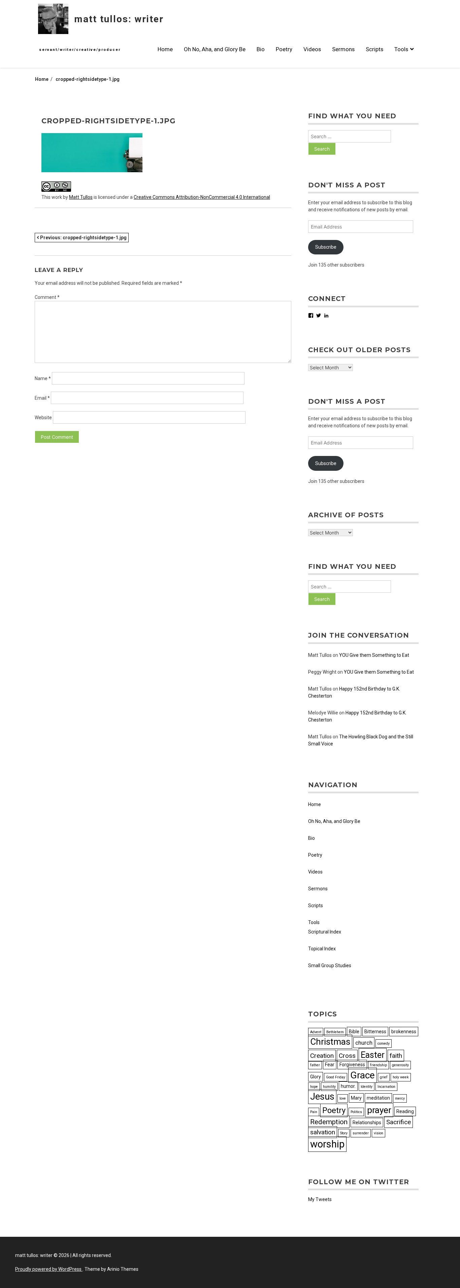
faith (396, 1056)
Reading (405, 1111)
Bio (261, 49)
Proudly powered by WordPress (49, 1269)
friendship (378, 1065)
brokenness (403, 1031)
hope (314, 1086)
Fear (329, 1064)
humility (329, 1086)
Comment (47, 297)
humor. (348, 1086)
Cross (347, 1056)
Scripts (374, 49)
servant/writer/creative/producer (80, 50)
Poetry (284, 49)
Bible (354, 1031)
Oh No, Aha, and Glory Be (214, 49)
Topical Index (322, 948)
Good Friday (335, 1077)
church (363, 1042)
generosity (400, 1065)
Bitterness (375, 1031)
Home (165, 49)
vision (378, 1133)
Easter (373, 1055)
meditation (378, 1098)
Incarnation (386, 1086)
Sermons (343, 49)
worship (327, 1144)
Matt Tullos (81, 197)
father (315, 1065)
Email (42, 398)
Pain (313, 1112)
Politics (356, 1112)
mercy (400, 1098)
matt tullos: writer (119, 19)
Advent (315, 1032)
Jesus (322, 1096)
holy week (401, 1077)
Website (43, 417)
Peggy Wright (322, 672)
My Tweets (320, 1199)
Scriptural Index (324, 931)
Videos (312, 49)
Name (43, 378)
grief (384, 1077)
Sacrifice (398, 1122)
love (342, 1098)
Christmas (330, 1042)
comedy (383, 1043)
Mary (356, 1098)
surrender (361, 1133)
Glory (315, 1076)
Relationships (367, 1122)
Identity (366, 1086)
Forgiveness (352, 1064)
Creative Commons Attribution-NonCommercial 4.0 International (202, 197)
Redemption (329, 1122)
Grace (362, 1075)
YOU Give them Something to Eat (374, 655)
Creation (322, 1056)
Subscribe (325, 247)
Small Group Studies (329, 965)
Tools (401, 49)
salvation (322, 1132)
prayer (379, 1110)
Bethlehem (335, 1032)
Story (344, 1133)
